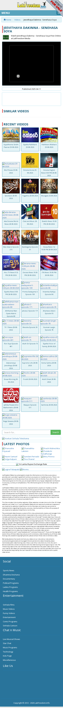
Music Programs (10, 647)
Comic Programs (10, 621)
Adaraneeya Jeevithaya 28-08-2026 (11, 365)
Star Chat (7, 643)
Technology (8, 651)
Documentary (9, 578)
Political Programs (11, 583)
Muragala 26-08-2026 (49, 196)
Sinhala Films (9, 604)
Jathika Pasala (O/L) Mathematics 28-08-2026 (11, 407)
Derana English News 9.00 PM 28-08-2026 (49, 172)
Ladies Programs (10, 587)
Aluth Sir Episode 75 (30, 343)
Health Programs (10, 591)
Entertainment (9, 617)
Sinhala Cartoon (10, 625)
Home (8, 19)
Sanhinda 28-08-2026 (49, 405)
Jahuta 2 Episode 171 (30, 311)
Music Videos (9, 609)
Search (55, 432)
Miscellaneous (9, 660)
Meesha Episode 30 (30, 327)
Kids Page (7, 655)
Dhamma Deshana (11, 574)
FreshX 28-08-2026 (30, 379)
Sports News (8, 570)
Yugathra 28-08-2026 (30, 196)
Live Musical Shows (11, 639)
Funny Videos (9, 613)
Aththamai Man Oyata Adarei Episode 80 (11, 313)
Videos (17, 19)
